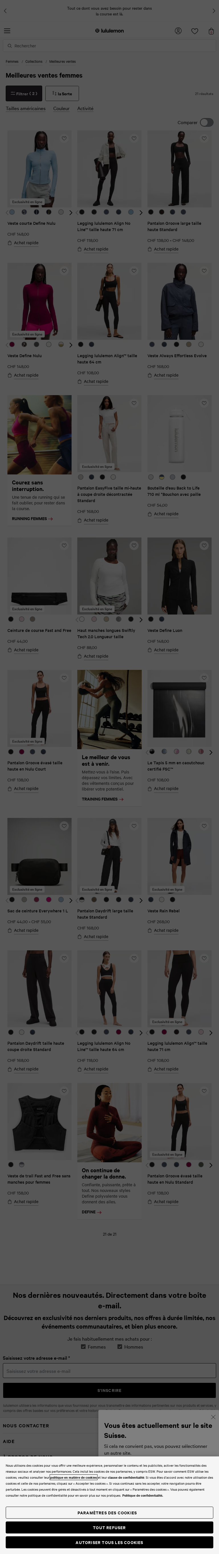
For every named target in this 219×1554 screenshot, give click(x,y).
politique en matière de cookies (73, 1477)
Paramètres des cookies (107, 1512)
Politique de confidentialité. (142, 1495)
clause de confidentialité (126, 1477)
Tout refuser (109, 1527)
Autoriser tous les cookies (109, 1542)
